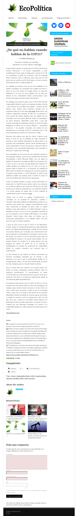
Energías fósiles (41, 376)
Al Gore (13, 376)
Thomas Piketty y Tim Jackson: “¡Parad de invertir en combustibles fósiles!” (37, 436)
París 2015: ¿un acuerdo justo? (15, 434)
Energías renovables (13, 378)
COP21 (33, 376)
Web (7, 482)
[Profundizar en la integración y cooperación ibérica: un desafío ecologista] (15, 415)
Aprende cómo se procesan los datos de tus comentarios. (26, 504)
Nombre (8, 470)
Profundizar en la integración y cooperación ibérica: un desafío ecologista (15, 419)
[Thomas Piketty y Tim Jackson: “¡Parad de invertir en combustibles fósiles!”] (37, 432)
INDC (22, 378)
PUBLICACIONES (63, 18)
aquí (39, 65)
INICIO (11, 18)
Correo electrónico (11, 476)
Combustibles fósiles (23, 376)
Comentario (9, 454)
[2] (28, 150)
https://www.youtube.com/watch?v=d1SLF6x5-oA (22, 355)
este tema (32, 111)
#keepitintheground (12, 313)
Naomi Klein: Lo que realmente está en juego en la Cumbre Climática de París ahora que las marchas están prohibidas (37, 421)
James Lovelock (29, 378)
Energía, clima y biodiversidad (45, 25)
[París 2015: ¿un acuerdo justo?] (15, 432)
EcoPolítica (19, 389)
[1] (33, 58)
